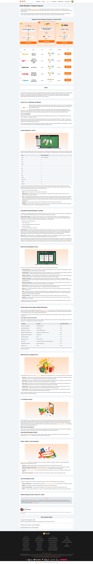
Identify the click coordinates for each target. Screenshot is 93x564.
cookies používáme (40, 562)
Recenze (46, 43)
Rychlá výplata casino (24, 462)
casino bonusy (37, 375)
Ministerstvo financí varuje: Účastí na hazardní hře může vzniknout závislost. (46, 557)
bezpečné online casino (35, 9)
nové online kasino (35, 502)
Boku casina (46, 468)
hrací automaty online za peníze (62, 423)
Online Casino (21, 3)
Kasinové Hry (26, 3)
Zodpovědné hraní (48, 555)
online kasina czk (45, 310)
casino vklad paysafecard (31, 470)
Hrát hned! (46, 41)
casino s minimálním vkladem (50, 483)
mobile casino (28, 435)
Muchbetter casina (40, 468)
